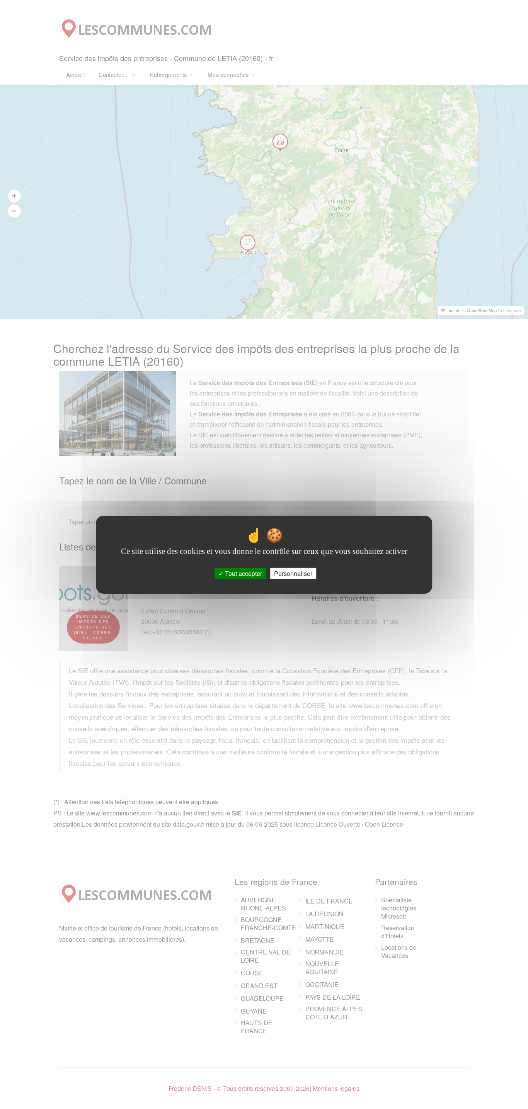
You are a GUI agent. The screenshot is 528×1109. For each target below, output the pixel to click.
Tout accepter (242, 573)
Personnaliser (293, 573)
